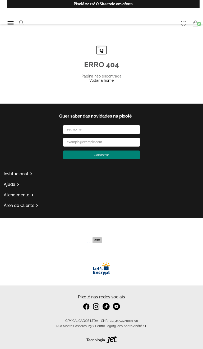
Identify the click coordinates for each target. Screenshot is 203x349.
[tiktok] (106, 306)
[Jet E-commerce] (101, 341)
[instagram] (96, 306)
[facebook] (86, 306)
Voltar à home (101, 80)
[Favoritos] (183, 23)
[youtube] (116, 306)
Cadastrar (101, 155)
